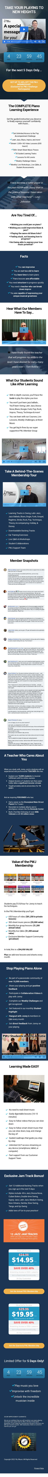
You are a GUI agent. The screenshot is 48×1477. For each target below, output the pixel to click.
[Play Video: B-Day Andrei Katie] (24, 1044)
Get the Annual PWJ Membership (24, 1291)
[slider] (22, 41)
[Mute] (35, 41)
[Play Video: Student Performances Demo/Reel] (24, 449)
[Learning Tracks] (16, 505)
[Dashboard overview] (9, 505)
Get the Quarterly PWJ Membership (24, 1346)
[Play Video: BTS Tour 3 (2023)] (24, 492)
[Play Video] (4, 41)
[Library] (24, 505)
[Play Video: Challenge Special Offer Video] (24, 29)
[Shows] (32, 505)
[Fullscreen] (43, 41)
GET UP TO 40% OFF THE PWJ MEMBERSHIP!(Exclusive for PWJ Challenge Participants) (24, 85)
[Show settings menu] (39, 41)
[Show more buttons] (44, 342)
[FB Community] (38, 505)
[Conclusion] (40, 505)
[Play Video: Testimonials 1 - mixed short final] (24, 330)
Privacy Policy (39, 1468)
